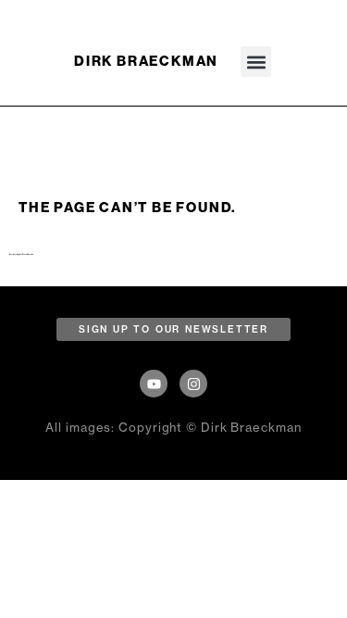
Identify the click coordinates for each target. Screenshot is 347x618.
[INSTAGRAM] (193, 383)
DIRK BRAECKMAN (146, 61)
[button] (256, 61)
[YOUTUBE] (153, 383)
